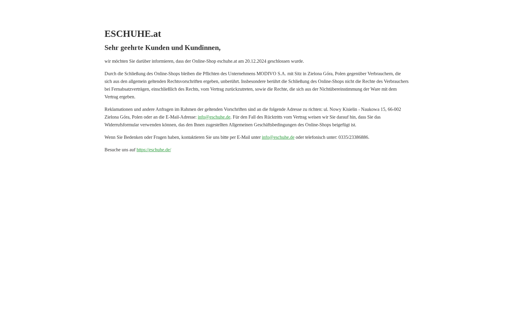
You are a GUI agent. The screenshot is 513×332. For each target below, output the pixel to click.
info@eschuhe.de (214, 116)
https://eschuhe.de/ (154, 149)
